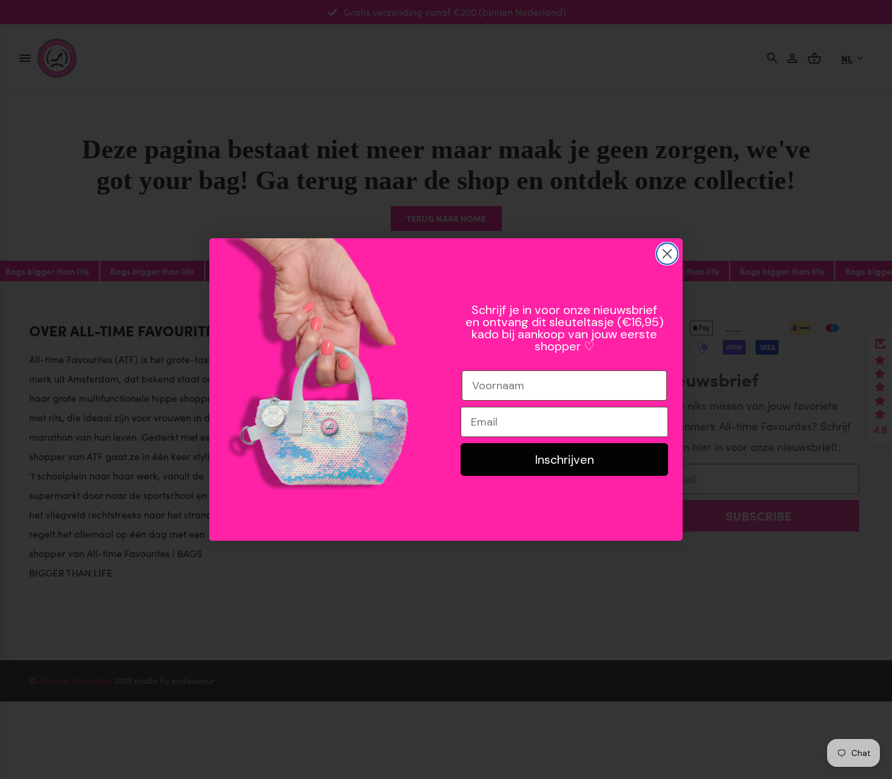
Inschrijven (564, 459)
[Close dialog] (667, 253)
